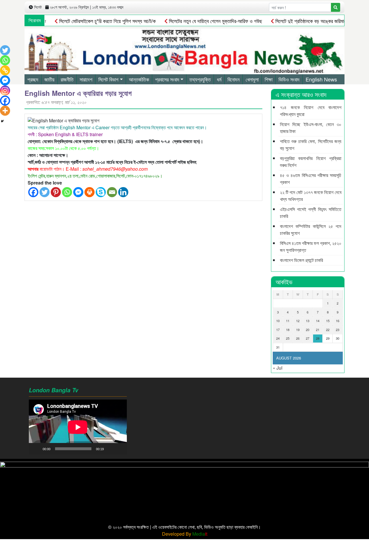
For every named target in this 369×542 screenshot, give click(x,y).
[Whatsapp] (67, 192)
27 (307, 338)
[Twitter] (44, 192)
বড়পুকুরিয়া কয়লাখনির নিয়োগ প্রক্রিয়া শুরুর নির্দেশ (310, 161)
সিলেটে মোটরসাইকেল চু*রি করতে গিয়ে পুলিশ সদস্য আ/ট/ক (98, 20)
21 (317, 329)
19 (298, 329)
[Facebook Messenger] (78, 192)
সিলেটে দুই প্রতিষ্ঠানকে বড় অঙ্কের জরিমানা (301, 20)
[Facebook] (33, 192)
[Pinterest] (56, 192)
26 (298, 338)
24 (278, 338)
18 (287, 329)
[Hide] (2, 121)
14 (317, 320)
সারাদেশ (86, 79)
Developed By (184, 533)
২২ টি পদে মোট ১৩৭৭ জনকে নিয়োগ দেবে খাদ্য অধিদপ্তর (310, 195)
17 (278, 329)
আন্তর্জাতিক (139, 79)
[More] (5, 111)
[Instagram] (5, 90)
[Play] (36, 449)
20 (307, 329)
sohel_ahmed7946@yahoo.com (115, 169)
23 (337, 329)
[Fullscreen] (119, 449)
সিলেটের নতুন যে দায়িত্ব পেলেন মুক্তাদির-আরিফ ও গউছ (206, 20)
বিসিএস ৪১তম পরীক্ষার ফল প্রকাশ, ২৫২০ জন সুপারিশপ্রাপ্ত (310, 246)
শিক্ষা (268, 79)
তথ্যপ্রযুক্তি (200, 79)
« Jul (278, 367)
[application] (78, 427)
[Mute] (110, 449)
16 (337, 320)
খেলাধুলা (252, 79)
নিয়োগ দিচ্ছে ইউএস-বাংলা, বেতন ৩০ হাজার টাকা (310, 127)
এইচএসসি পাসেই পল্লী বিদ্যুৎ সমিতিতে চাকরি (310, 212)
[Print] (89, 192)
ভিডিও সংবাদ (289, 79)
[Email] (112, 192)
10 (278, 320)
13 (307, 320)
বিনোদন (233, 79)
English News (321, 79)
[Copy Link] (5, 70)
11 (287, 320)
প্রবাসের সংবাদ (167, 79)
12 (298, 320)
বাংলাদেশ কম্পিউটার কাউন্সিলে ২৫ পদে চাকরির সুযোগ (310, 229)
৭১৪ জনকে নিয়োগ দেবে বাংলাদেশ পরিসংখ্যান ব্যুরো (310, 110)
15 (328, 320)
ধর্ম (219, 79)
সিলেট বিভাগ (108, 79)
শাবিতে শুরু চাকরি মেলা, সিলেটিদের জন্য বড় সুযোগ (310, 144)
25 (287, 338)
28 (317, 338)
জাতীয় (49, 79)
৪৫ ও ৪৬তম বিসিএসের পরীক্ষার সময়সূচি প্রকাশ (310, 178)
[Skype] (101, 192)
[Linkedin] (123, 192)
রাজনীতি (67, 79)
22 (328, 329)
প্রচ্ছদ (32, 79)
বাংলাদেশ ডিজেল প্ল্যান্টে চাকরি (301, 260)
